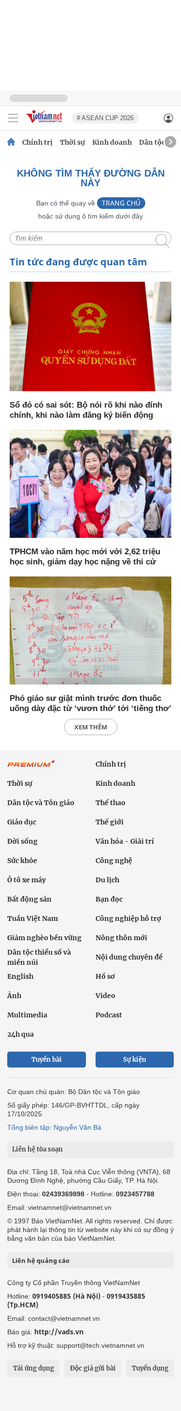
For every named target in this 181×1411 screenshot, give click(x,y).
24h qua (20, 1034)
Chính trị (37, 142)
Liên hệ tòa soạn (37, 1149)
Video (105, 995)
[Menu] (13, 118)
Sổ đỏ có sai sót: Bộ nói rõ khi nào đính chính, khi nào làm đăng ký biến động (86, 410)
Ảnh (14, 995)
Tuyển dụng (150, 1368)
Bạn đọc (109, 899)
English (20, 976)
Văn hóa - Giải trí (125, 841)
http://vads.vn (59, 1331)
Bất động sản (29, 899)
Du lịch (107, 880)
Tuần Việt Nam (32, 918)
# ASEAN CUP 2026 (105, 118)
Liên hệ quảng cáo (41, 1260)
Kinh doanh (112, 142)
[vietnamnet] (45, 124)
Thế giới (110, 822)
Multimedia (27, 1015)
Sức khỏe (22, 860)
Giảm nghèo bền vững (44, 937)
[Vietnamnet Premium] (31, 768)
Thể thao (110, 802)
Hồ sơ (105, 976)
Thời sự (72, 142)
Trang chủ (121, 202)
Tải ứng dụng (33, 1368)
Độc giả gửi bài (93, 1368)
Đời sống (22, 841)
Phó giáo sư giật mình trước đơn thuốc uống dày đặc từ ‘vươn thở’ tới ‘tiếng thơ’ (90, 703)
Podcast (109, 1015)
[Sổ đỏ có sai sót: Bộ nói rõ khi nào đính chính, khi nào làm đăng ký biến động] (90, 337)
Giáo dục (21, 822)
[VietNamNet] (11, 142)
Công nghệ (114, 860)
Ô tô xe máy (26, 880)
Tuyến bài (46, 1059)
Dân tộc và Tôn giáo (40, 802)
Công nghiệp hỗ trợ (128, 918)
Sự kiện (134, 1059)
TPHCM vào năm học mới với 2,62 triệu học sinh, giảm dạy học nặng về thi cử (85, 556)
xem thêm (90, 727)
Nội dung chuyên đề (129, 957)
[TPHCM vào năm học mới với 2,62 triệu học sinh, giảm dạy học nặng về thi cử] (90, 484)
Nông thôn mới (121, 937)
